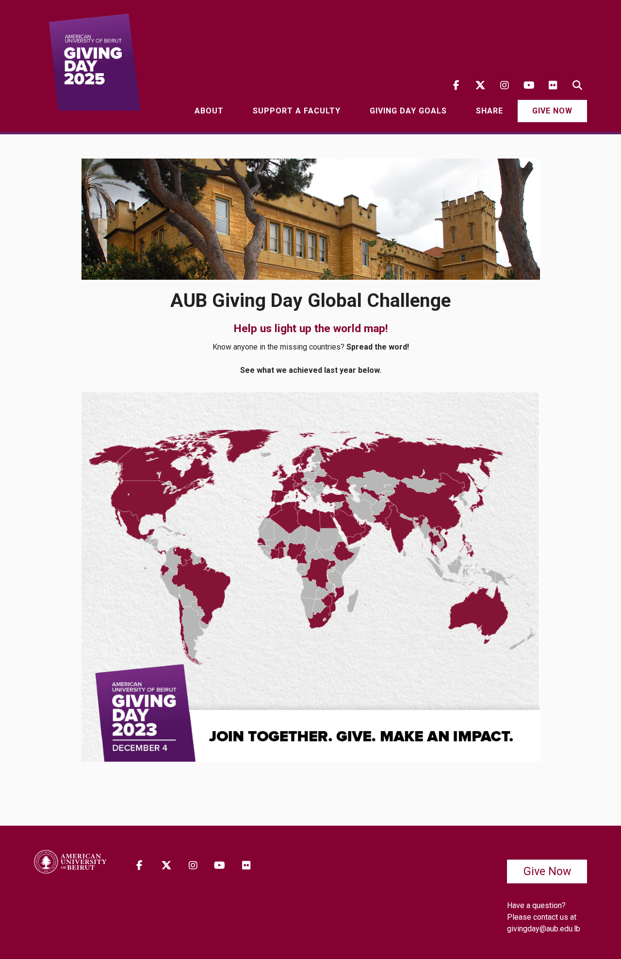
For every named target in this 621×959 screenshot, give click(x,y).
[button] (577, 85)
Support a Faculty (297, 110)
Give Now (552, 110)
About (209, 110)
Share (489, 110)
